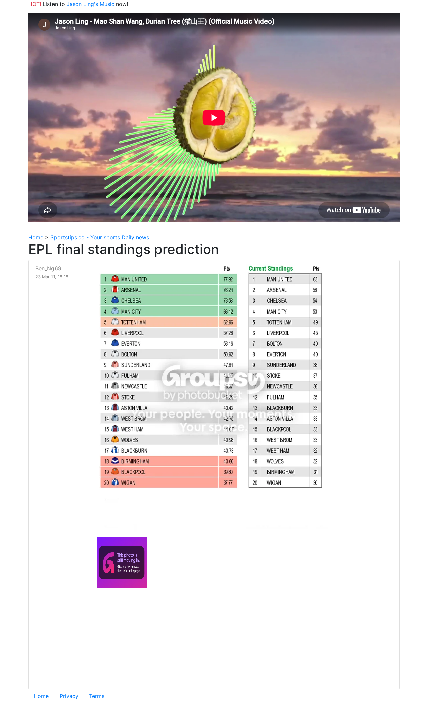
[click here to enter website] (122, 562)
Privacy (69, 696)
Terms (96, 696)
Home (35, 237)
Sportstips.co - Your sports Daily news (99, 237)
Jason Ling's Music (90, 4)
